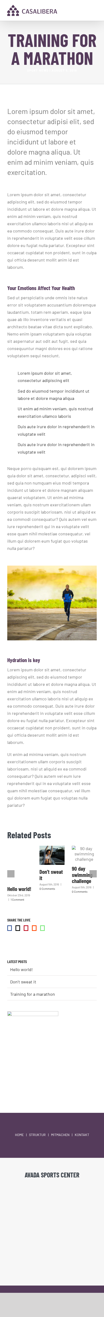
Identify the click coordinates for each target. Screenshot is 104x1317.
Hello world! (19, 888)
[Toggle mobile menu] (95, 11)
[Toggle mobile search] (86, 11)
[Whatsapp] (42, 928)
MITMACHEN (60, 1135)
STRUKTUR (37, 1135)
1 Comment (17, 899)
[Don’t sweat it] (51, 855)
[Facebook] (9, 928)
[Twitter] (17, 928)
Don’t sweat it (51, 874)
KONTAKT (82, 1135)
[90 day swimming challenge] (84, 854)
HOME (19, 1135)
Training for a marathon (32, 994)
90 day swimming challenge (82, 874)
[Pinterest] (26, 928)
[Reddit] (34, 928)
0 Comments (47, 888)
